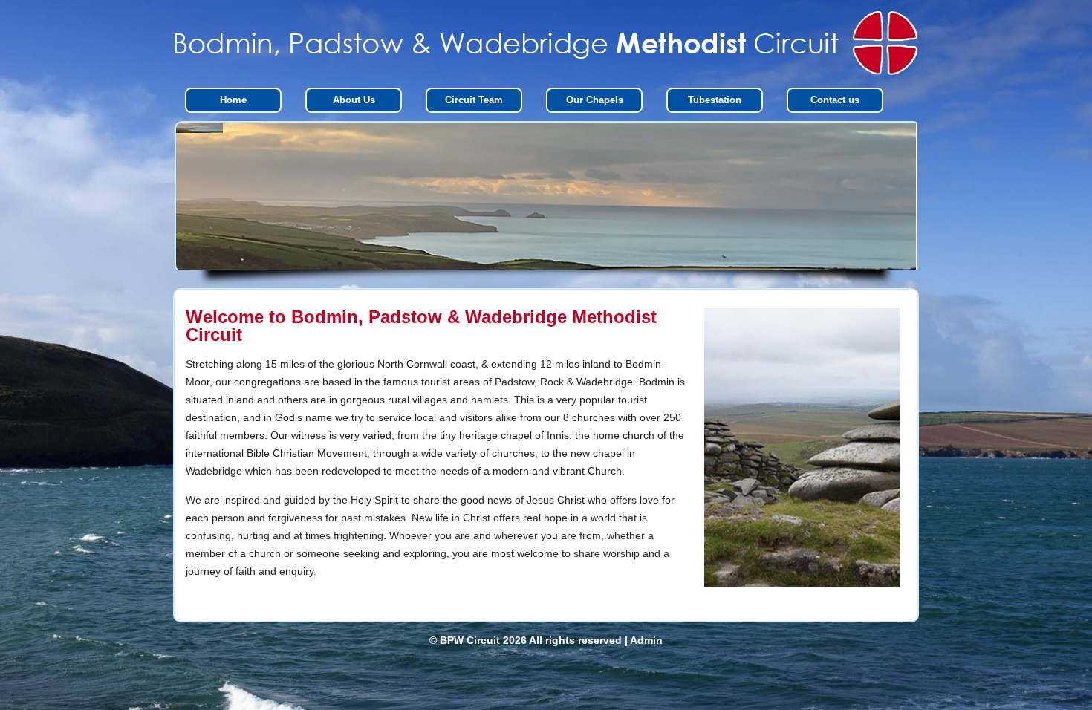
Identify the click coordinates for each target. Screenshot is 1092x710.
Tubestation (714, 99)
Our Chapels (594, 99)
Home (233, 99)
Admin (646, 640)
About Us (354, 99)
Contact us (834, 99)
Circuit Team (474, 99)
